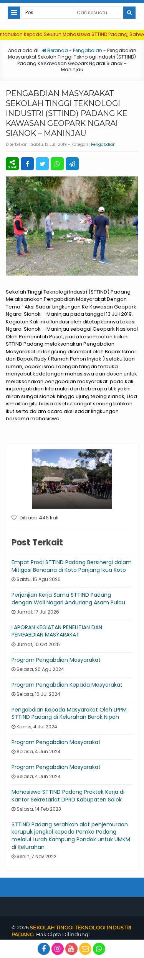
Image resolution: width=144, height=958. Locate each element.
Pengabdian (87, 50)
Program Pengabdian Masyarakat (56, 660)
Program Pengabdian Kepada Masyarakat (67, 685)
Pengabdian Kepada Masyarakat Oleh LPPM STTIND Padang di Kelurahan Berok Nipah (69, 713)
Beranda (57, 50)
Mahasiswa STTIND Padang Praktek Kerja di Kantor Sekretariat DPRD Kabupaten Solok (68, 795)
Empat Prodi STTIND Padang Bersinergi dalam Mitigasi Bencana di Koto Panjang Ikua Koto (72, 566)
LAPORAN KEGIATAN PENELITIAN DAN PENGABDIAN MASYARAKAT (57, 631)
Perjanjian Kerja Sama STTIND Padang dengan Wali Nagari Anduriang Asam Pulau (68, 598)
